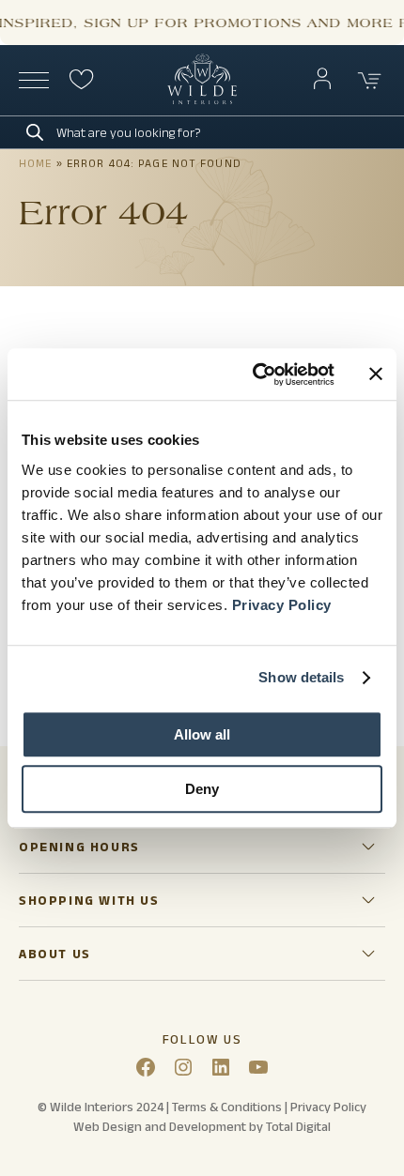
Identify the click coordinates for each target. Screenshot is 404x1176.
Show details (301, 677)
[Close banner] (375, 374)
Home (35, 163)
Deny (202, 789)
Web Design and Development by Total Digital (202, 1126)
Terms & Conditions (227, 1106)
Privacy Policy (282, 605)
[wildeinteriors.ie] (202, 100)
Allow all (202, 734)
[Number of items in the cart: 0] (370, 81)
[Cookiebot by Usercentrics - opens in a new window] (254, 374)
